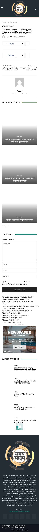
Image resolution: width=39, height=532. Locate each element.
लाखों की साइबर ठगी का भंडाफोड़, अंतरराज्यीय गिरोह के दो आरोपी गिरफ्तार (19, 140)
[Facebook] (5, 516)
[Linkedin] (17, 516)
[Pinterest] (22, 516)
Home (4, 22)
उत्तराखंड (19, 136)
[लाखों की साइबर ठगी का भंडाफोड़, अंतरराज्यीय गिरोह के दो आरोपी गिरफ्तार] (19, 125)
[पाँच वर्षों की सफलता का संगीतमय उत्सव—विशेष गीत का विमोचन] (7, 407)
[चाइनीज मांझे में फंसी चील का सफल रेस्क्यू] (19, 203)
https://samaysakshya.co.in (19, 93)
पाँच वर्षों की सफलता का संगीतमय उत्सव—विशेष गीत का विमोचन (25, 408)
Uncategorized (12, 22)
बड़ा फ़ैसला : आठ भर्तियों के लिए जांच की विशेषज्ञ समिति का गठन (10, 69)
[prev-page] (3, 226)
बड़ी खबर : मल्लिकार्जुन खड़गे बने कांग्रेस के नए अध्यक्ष (29, 69)
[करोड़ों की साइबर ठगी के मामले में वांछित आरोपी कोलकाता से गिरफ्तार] (19, 164)
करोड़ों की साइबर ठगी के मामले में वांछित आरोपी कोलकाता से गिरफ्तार (20, 179)
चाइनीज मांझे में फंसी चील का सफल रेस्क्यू (19, 220)
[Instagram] (11, 516)
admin (10, 36)
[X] (34, 516)
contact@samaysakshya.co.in (19, 511)
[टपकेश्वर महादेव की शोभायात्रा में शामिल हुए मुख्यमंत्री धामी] (7, 420)
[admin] (4, 36)
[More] (27, 44)
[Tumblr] (28, 516)
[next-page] (7, 226)
